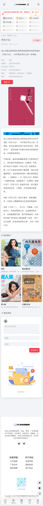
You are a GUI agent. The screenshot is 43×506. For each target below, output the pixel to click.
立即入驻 (37, 13)
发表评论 (34, 350)
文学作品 (20, 73)
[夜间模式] (39, 493)
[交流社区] (39, 488)
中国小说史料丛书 (15, 76)
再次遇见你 (26, 269)
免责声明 (29, 461)
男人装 (3, 304)
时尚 (2, 269)
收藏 (37, 40)
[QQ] (19, 443)
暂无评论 (7, 313)
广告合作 (13, 464)
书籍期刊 (9, 35)
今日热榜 (13, 461)
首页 (4, 35)
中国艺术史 (26, 304)
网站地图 (13, 468)
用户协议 (29, 468)
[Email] (24, 443)
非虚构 (28, 73)
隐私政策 (29, 464)
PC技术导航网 (20, 496)
